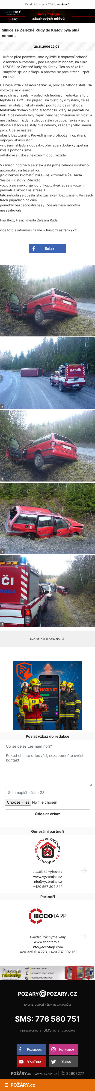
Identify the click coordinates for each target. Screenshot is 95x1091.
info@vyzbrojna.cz (47, 881)
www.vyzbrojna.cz (47, 877)
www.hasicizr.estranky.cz (57, 230)
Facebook (34, 1049)
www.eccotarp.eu (47, 942)
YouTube (34, 1062)
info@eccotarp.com (48, 947)
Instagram (66, 1049)
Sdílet (49, 248)
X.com (66, 1062)
